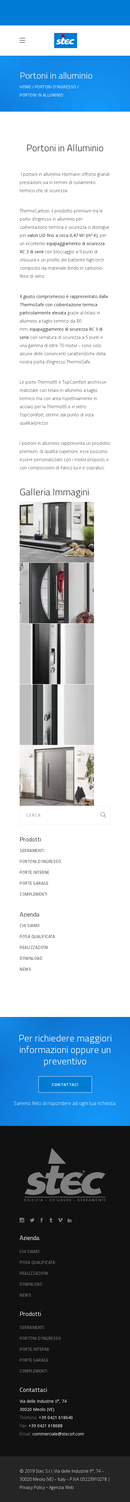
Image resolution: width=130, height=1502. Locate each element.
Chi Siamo (30, 926)
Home (25, 87)
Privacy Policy (33, 1487)
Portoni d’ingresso (55, 87)
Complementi (33, 894)
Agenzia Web (61, 1487)
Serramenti (32, 851)
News (25, 969)
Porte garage (34, 883)
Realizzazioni (34, 947)
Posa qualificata (37, 936)
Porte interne (35, 872)
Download (31, 958)
